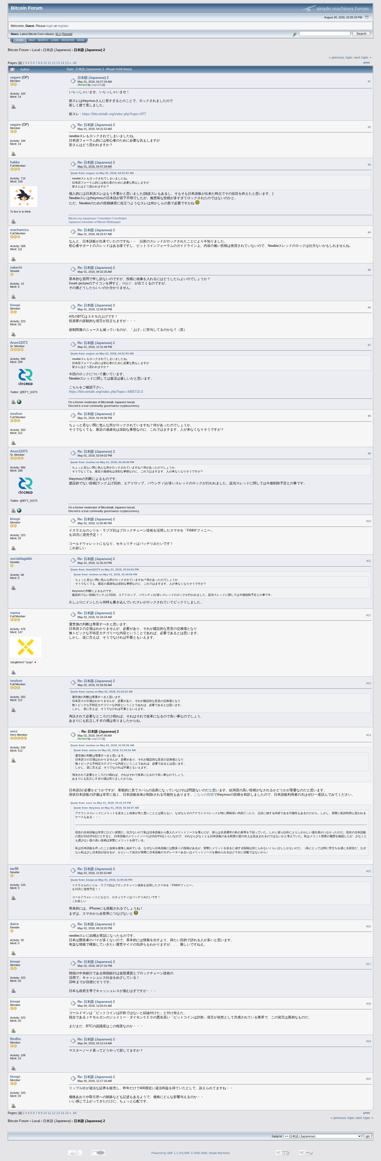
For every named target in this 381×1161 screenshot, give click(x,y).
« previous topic (341, 57)
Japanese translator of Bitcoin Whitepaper (94, 221)
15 (67, 63)
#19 (368, 1041)
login (49, 25)
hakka (14, 162)
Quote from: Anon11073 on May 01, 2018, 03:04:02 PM (104, 569)
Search (43, 40)
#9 (369, 453)
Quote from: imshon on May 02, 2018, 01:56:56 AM (102, 745)
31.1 (58, 34)
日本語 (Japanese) (57, 50)
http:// (126, 283)
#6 (369, 307)
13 (58, 63)
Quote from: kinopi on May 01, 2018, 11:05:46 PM (101, 879)
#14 (368, 735)
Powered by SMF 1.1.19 (166, 1153)
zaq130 (96, 84)
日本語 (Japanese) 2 (89, 50)
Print (366, 62)
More (80, 40)
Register (68, 40)
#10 (368, 521)
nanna (15, 613)
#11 (368, 561)
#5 (369, 269)
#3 (369, 164)
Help (32, 40)
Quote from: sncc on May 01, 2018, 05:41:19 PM (100, 802)
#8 (369, 416)
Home (19, 40)
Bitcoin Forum (18, 50)
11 (49, 63)
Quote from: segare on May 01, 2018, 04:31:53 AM (101, 173)
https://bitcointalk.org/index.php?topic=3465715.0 (106, 392)
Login (55, 40)
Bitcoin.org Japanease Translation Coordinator (97, 218)
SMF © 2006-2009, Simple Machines (207, 1153)
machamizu (19, 230)
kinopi (15, 305)
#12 (368, 615)
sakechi (16, 267)
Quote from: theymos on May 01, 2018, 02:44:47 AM (106, 807)
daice (14, 924)
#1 (369, 81)
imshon (16, 414)
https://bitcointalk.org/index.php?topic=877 (114, 114)
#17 (368, 964)
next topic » (362, 57)
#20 (368, 1079)
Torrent (67, 34)
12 (53, 63)
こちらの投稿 (204, 794)
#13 (368, 683)
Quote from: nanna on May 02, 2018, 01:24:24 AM (101, 691)
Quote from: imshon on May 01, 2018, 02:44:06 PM (102, 462)
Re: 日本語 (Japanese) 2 (96, 125)
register (63, 25)
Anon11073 (18, 343)
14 (62, 63)
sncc (14, 731)
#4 (369, 232)
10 (45, 63)
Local (36, 50)
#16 (368, 926)
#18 (368, 1003)
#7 (369, 345)
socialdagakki (21, 559)
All (74, 63)
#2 (369, 127)
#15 (368, 871)
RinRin (15, 1039)
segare (15, 77)
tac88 (14, 869)
